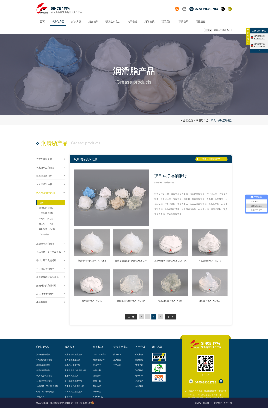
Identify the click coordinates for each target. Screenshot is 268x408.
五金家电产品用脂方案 (74, 386)
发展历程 (139, 359)
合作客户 (139, 380)
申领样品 (97, 391)
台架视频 (139, 386)
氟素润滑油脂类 (43, 365)
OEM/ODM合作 (100, 354)
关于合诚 (140, 346)
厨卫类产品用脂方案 (73, 391)
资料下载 (97, 380)
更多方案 (68, 396)
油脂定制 (97, 370)
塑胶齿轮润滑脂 (46, 207)
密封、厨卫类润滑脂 (45, 391)
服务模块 (98, 346)
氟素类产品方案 (71, 375)
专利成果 (139, 375)
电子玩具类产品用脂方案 (75, 370)
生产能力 (117, 359)
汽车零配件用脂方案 (73, 354)
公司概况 (139, 354)
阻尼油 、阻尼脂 (46, 218)
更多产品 (40, 396)
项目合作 (97, 375)
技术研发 (117, 354)
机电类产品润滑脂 (44, 359)
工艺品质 (117, 365)
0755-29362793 (259, 30)
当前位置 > (189, 120)
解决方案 (70, 346)
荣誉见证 (139, 365)
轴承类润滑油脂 (43, 370)
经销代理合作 (99, 359)
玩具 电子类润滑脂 (221, 120)
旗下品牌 (157, 346)
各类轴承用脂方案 (72, 359)
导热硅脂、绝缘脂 (47, 229)
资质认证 (139, 370)
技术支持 (97, 365)
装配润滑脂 (44, 234)
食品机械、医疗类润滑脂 (47, 386)
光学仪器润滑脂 (46, 213)
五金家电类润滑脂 (44, 380)
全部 (42, 202)
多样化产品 (98, 396)
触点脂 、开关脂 (46, 223)
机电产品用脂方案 (72, 365)
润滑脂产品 (202, 120)
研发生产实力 (120, 346)
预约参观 (97, 386)
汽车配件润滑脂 (43, 354)
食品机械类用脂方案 (73, 380)
